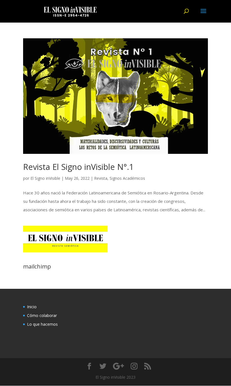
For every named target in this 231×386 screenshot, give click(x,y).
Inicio (32, 306)
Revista (100, 178)
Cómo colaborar (42, 315)
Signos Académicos (127, 178)
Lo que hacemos (42, 324)
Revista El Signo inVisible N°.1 (78, 166)
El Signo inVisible (45, 178)
